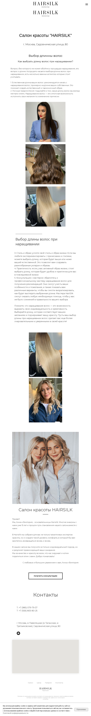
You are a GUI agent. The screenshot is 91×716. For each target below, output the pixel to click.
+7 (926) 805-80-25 (28, 610)
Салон (30, 683)
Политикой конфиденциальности (15, 713)
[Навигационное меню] (86, 4)
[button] (46, 576)
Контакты (59, 683)
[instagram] (18, 633)
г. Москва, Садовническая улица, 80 (45, 44)
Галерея (48, 683)
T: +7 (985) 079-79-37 (27, 607)
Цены (39, 683)
